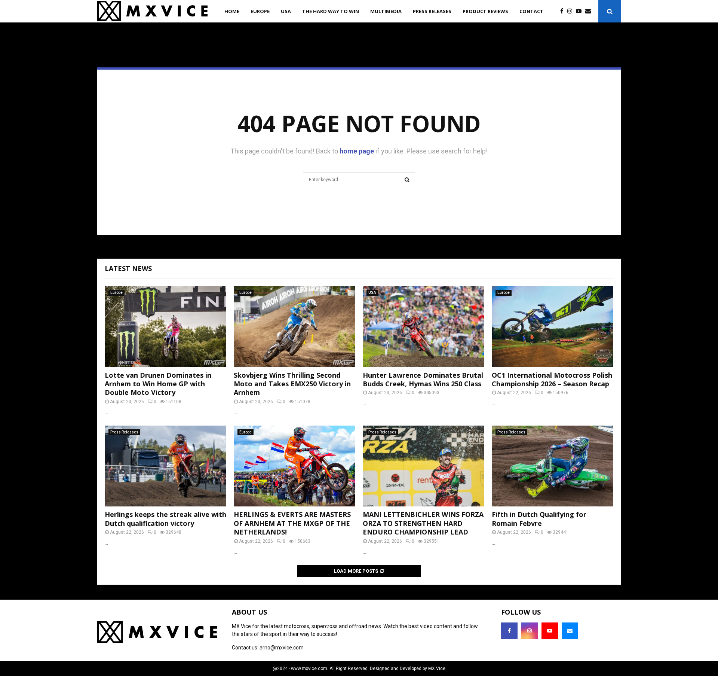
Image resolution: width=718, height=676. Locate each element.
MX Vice (436, 668)
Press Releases (432, 11)
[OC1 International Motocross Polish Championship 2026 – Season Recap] (552, 326)
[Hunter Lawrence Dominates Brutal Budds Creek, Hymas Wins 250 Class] (423, 326)
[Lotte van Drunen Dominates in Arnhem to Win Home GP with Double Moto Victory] (165, 326)
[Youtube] (580, 11)
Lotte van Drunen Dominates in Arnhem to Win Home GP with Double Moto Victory (158, 384)
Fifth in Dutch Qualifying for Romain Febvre (539, 518)
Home (231, 11)
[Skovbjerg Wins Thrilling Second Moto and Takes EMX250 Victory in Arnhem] (294, 326)
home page (357, 151)
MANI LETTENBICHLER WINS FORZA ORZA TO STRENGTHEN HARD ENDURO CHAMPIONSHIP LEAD (423, 523)
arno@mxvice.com (282, 648)
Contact (531, 11)
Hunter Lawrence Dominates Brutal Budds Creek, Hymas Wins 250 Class (423, 379)
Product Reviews (485, 11)
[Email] (590, 11)
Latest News (128, 268)
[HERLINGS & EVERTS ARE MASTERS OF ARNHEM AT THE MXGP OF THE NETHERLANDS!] (294, 466)
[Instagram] (571, 11)
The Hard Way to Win (330, 11)
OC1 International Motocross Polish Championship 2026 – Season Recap (552, 379)
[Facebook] (563, 11)
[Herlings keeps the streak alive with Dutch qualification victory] (165, 466)
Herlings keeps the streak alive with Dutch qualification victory (165, 518)
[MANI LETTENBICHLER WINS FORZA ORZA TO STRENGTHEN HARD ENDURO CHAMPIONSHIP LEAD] (423, 466)
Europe (260, 11)
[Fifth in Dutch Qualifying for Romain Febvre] (552, 466)
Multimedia (386, 11)
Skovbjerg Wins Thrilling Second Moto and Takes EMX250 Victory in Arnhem (292, 384)
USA (286, 11)
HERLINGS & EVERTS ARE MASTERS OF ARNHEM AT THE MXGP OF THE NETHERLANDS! (292, 523)
